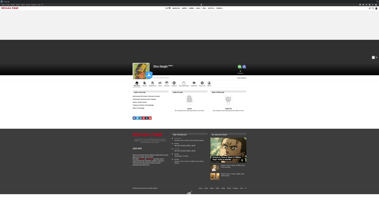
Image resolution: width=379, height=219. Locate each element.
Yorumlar (194, 86)
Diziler (8, 4)
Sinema (219, 8)
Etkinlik (174, 86)
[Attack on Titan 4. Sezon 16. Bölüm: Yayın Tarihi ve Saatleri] (214, 168)
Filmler (23, 4)
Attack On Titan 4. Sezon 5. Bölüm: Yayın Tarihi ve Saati (232, 175)
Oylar (160, 86)
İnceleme (33, 4)
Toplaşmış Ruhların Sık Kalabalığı (143, 105)
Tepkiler (166, 86)
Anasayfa (176, 8)
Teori (38, 4)
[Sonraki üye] (374, 57)
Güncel (28, 4)
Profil (209, 86)
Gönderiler (152, 86)
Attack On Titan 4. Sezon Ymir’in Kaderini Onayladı (188, 140)
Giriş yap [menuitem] (6, 1)
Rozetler (202, 86)
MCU (204, 8)
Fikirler (18, 4)
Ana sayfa (137, 86)
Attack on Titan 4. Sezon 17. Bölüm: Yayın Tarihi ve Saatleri (189, 162)
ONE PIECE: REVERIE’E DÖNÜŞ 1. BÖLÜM (184, 146)
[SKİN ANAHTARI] (201, 4)
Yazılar (144, 86)
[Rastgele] (189, 192)
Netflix (211, 8)
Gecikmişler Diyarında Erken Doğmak (144, 99)
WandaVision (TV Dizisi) (181, 156)
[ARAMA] (373, 8)
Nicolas (176, 143)
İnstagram (149, 159)
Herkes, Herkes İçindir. (140, 102)
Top (167, 8)
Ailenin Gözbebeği (138, 108)
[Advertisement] (189, 25)
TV (42, 4)
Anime (3, 4)
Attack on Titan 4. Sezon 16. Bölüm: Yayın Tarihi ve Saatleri (233, 166)
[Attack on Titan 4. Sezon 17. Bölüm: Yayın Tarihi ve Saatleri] (228, 150)
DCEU (198, 8)
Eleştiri (13, 4)
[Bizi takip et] (369, 8)
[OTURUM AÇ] (376, 8)
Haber (191, 8)
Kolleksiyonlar (184, 86)
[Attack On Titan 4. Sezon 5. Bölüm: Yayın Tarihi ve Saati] (214, 176)
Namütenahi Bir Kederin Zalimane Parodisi (146, 96)
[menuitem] (1, 1)
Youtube (141, 159)
